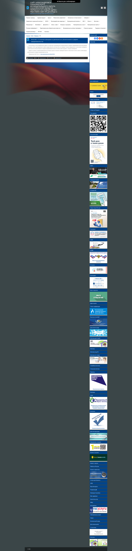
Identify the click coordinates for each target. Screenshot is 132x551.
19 (99, 285)
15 (93, 285)
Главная (28, 35)
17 (96, 285)
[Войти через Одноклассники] (102, 38)
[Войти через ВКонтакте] (97, 38)
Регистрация (102, 8)
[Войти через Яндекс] (100, 38)
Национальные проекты (98, 389)
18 (98, 285)
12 (99, 283)
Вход (105, 8)
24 (96, 286)
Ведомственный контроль (98, 428)
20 (101, 285)
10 (96, 283)
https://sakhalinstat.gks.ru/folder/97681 (47, 54)
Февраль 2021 (98, 278)
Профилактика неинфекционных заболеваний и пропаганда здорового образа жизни (98, 407)
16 (95, 285)
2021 (32, 35)
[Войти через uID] (95, 38)
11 (98, 283)
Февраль (36, 35)
